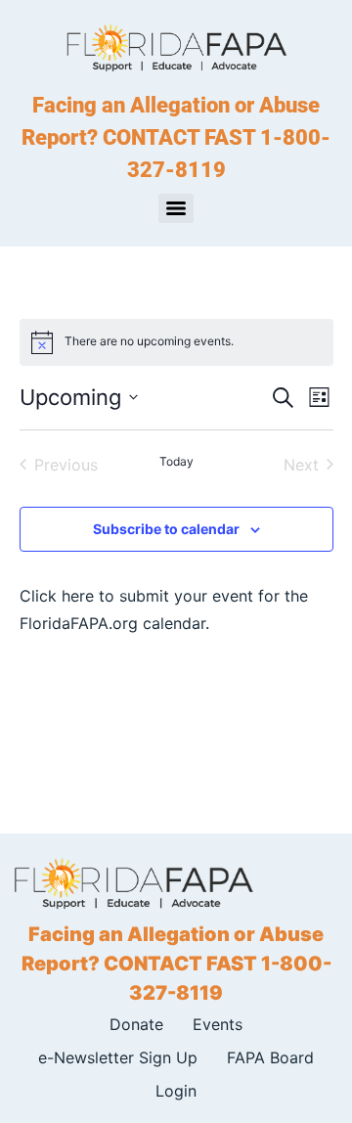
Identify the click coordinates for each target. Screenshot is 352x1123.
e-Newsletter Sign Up (118, 1057)
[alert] (176, 342)
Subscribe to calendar (166, 528)
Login (176, 1091)
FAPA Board (270, 1057)
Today (176, 461)
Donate (136, 1024)
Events (217, 1024)
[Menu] (176, 208)
